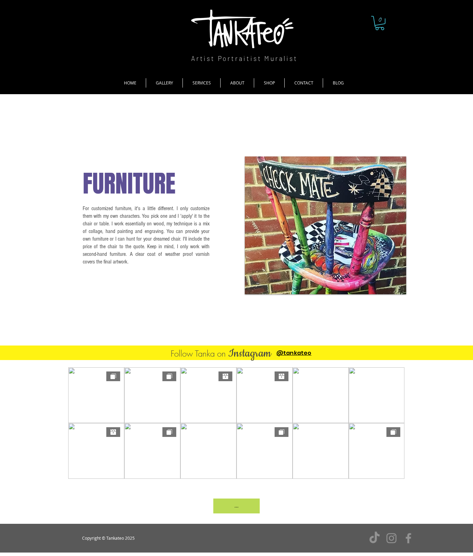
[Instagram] (391, 538)
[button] (379, 23)
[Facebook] (408, 538)
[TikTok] (374, 538)
